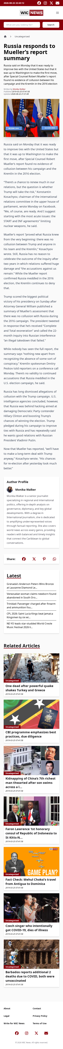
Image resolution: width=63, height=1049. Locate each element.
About (7, 1008)
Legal (6, 1015)
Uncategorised (22, 36)
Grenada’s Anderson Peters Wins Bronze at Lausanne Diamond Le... (30, 585)
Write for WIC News (14, 1023)
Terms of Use (39, 1023)
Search (50, 24)
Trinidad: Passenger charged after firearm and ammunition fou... (31, 605)
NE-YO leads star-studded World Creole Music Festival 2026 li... (29, 625)
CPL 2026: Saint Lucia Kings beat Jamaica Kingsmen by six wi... (30, 615)
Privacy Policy (40, 1015)
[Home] (5, 36)
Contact (37, 1008)
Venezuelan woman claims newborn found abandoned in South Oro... (31, 595)
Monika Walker (19, 89)
